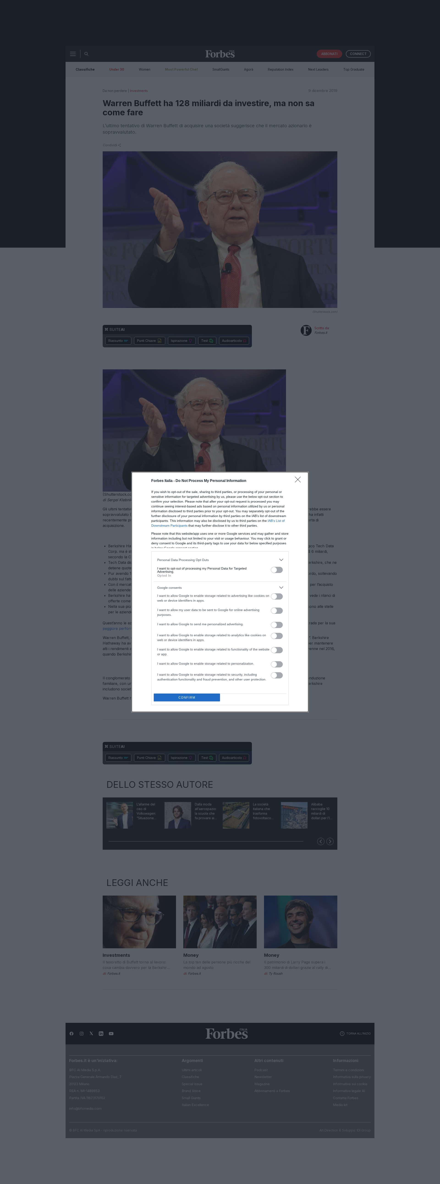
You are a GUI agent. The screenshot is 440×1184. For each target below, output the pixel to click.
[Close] (299, 481)
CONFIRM (187, 697)
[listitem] (220, 559)
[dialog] (220, 592)
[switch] (277, 570)
